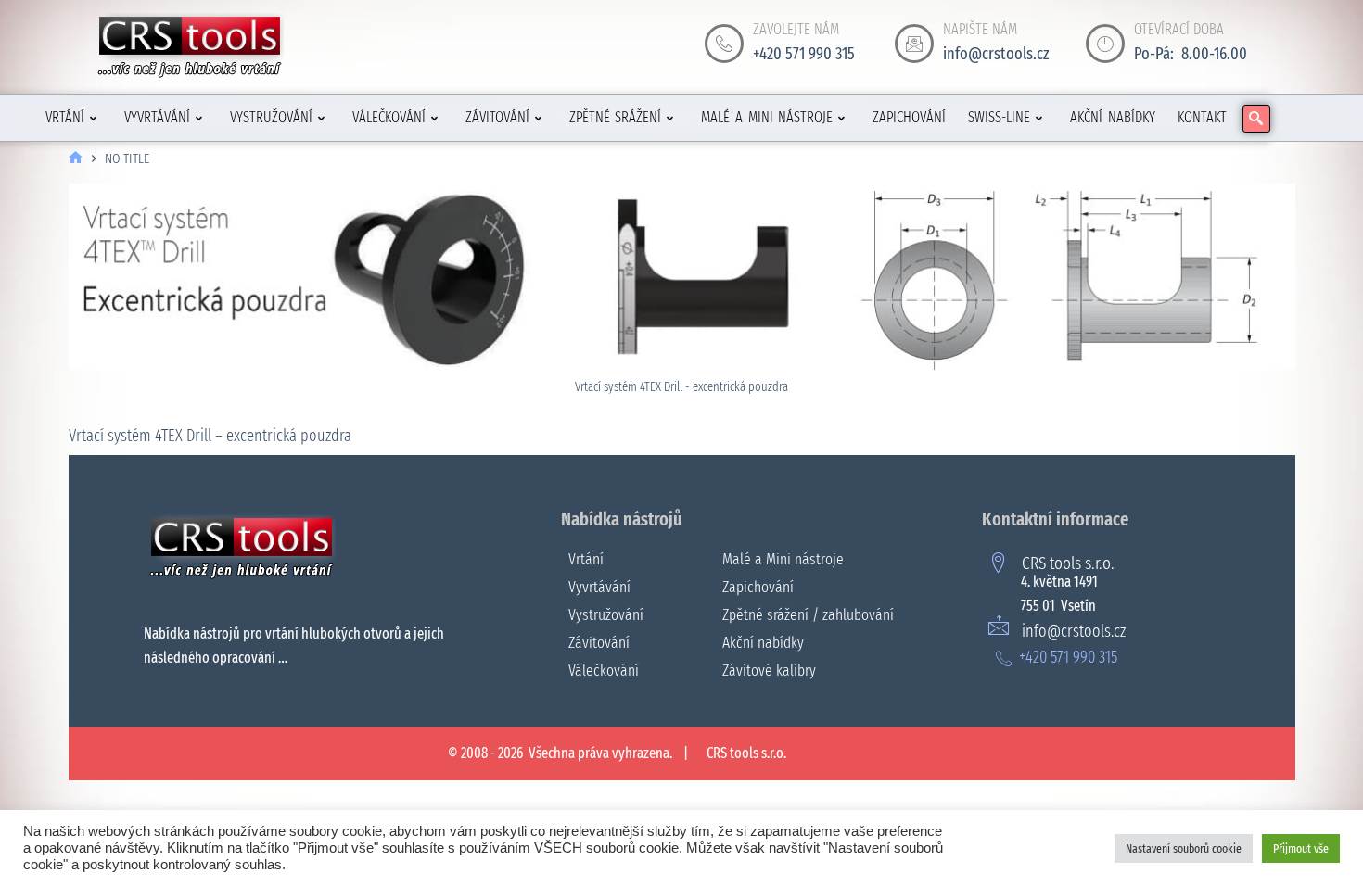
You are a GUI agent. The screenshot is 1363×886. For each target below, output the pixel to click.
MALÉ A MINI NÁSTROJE (767, 117)
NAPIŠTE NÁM (980, 29)
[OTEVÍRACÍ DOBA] (1105, 43)
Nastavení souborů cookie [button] (1184, 848)
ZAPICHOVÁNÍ (909, 117)
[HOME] (76, 159)
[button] (1256, 119)
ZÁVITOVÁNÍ (497, 117)
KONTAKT (1202, 117)
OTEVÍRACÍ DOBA (1179, 29)
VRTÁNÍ (64, 117)
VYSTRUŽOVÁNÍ (271, 117)
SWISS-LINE (999, 117)
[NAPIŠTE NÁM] (914, 43)
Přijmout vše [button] (1301, 848)
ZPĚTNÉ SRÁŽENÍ (615, 117)
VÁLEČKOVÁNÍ (389, 117)
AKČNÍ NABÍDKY (1112, 117)
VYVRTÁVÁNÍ (157, 117)
